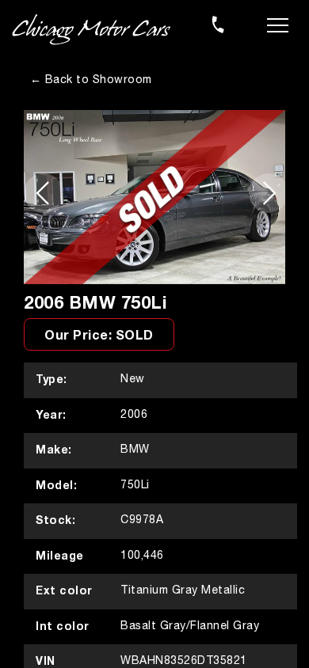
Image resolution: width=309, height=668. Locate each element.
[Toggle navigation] (277, 24)
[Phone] (218, 24)
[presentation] (42, 193)
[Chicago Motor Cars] (91, 30)
